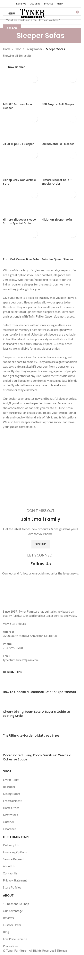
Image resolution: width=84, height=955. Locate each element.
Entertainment (12, 800)
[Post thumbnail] (10, 683)
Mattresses (10, 815)
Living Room (34, 49)
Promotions (10, 946)
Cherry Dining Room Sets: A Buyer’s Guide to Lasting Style (36, 714)
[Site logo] (32, 13)
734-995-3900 (13, 648)
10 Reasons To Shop (16, 904)
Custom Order (12, 925)
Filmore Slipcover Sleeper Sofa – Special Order (20, 221)
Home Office (11, 808)
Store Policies (12, 887)
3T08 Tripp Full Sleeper (18, 144)
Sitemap (62, 950)
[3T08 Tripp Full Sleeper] (21, 127)
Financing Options (15, 852)
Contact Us (10, 873)
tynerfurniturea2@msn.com (20, 660)
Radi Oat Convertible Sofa (21, 259)
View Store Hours (14, 623)
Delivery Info (11, 845)
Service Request (13, 859)
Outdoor (8, 822)
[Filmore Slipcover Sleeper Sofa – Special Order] (21, 203)
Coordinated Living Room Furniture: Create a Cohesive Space (37, 757)
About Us (9, 866)
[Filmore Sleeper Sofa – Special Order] (60, 163)
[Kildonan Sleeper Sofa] (60, 203)
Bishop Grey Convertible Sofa (19, 182)
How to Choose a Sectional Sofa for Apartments (39, 692)
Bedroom (9, 786)
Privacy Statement (15, 880)
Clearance (9, 829)
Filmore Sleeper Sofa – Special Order (57, 182)
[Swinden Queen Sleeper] (60, 242)
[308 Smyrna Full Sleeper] (60, 87)
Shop (18, 49)
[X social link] (10, 3)
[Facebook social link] (5, 3)
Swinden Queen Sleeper (57, 259)
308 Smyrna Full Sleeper (58, 104)
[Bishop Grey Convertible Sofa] (21, 163)
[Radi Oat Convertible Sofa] (21, 242)
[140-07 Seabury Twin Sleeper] (21, 87)
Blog (6, 932)
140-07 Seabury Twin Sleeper (17, 106)
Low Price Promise (15, 939)
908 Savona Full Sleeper (58, 144)
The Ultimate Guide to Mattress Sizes (31, 735)
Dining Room (11, 793)
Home (7, 49)
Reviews (8, 918)
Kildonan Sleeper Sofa (57, 220)
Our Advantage (13, 911)
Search (12, 28)
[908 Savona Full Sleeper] (60, 127)
